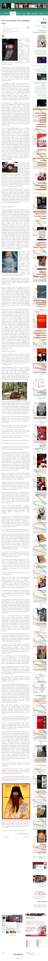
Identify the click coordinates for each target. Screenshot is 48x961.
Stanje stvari (43, 896)
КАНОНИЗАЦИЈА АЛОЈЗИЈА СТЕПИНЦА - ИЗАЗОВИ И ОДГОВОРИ (39, 84)
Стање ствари (36, 896)
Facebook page (12, 935)
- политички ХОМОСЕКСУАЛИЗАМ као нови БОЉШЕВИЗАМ (40, 70)
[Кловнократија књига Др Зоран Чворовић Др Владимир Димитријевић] (41, 103)
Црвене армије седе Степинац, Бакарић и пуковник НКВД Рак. (41, 96)
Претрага (44, 22)
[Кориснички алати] (28, 27)
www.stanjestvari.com (38, 898)
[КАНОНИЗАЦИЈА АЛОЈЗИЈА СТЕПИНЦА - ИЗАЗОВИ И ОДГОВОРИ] (41, 76)
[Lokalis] (36, 914)
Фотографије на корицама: (40, 86)
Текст (10, 30)
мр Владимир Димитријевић (39, 51)
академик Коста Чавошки (40, 50)
